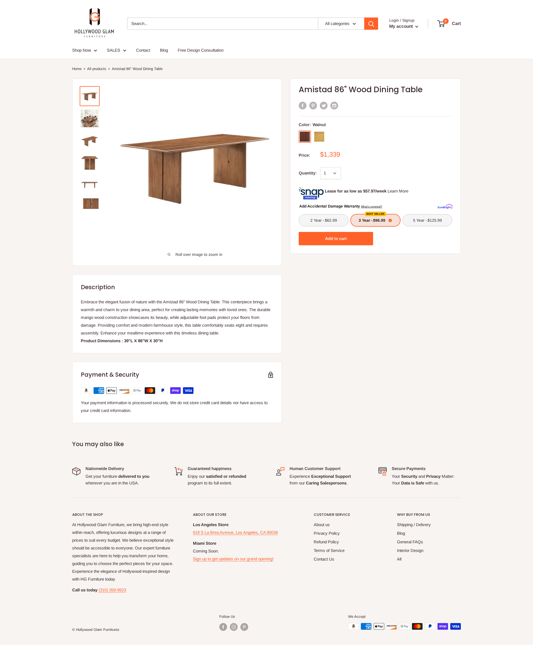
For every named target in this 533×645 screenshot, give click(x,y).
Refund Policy (326, 541)
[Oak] (319, 137)
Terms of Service (329, 550)
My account (401, 26)
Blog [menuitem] (164, 50)
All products (96, 69)
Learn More (398, 191)
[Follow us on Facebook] (223, 627)
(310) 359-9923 (112, 590)
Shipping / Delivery (414, 524)
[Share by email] (334, 105)
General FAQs (410, 541)
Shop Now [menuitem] (81, 50)
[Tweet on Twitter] (324, 105)
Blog (401, 533)
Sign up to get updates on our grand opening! (233, 558)
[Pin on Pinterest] (313, 105)
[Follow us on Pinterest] (244, 627)
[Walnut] (305, 137)
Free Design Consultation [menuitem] (200, 50)
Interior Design (410, 550)
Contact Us (324, 559)
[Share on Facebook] (302, 105)
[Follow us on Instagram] (234, 627)
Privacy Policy (327, 533)
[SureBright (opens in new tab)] (445, 206)
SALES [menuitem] (113, 50)
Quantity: (308, 173)
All (399, 559)
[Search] (371, 24)
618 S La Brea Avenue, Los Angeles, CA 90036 (235, 532)
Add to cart (336, 238)
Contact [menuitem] (143, 50)
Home (77, 69)
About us (322, 524)
